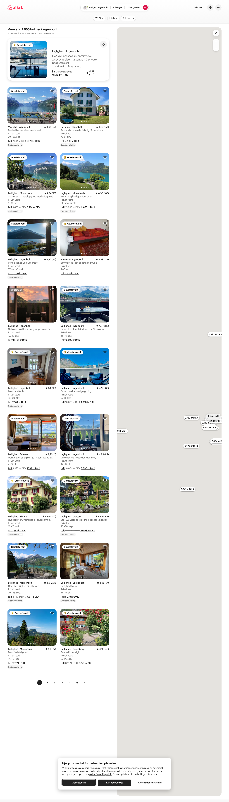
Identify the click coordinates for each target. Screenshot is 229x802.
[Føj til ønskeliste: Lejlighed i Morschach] (52, 157)
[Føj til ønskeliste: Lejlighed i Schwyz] (52, 418)
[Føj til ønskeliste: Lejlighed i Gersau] (105, 480)
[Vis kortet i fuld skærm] (216, 33)
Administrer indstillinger (150, 782)
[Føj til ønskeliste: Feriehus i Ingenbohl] (105, 90)
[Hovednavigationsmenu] (218, 7)
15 (77, 682)
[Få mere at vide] (53, 33)
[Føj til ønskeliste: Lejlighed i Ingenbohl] (52, 223)
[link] (32, 682)
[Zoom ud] (216, 48)
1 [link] (39, 682)
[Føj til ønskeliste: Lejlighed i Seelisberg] (105, 546)
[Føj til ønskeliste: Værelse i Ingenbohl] (52, 90)
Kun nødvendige (114, 782)
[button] (54, 71)
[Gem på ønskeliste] (103, 44)
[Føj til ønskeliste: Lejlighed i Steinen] (52, 480)
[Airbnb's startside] (15, 7)
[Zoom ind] (216, 42)
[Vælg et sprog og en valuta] (210, 7)
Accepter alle (79, 782)
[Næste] (84, 682)
